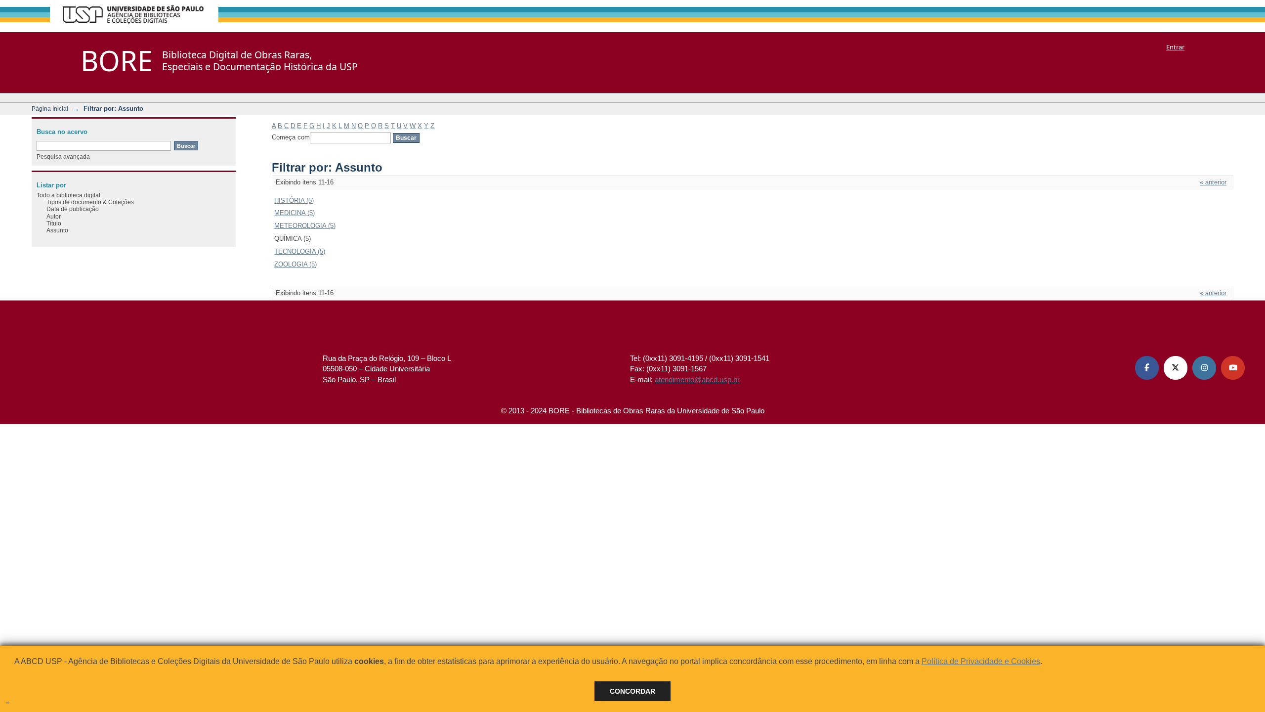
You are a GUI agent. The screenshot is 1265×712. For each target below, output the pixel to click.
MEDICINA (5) (294, 213)
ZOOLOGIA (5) (295, 264)
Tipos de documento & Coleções (90, 202)
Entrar (1175, 47)
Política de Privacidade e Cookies (981, 661)
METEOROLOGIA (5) (305, 225)
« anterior (1213, 182)
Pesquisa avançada (63, 156)
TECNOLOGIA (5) (299, 251)
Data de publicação (72, 209)
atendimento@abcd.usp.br (697, 379)
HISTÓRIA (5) (294, 200)
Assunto (57, 230)
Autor (53, 216)
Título (53, 223)
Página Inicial (50, 108)
